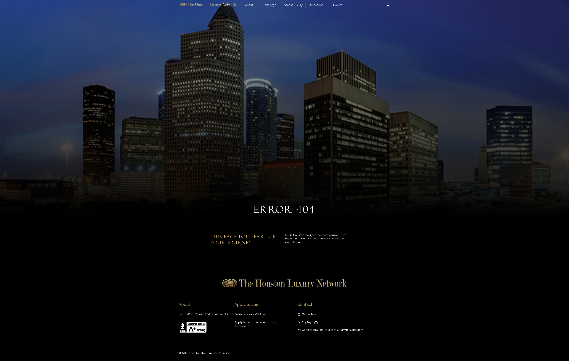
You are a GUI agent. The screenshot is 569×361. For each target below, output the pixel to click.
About (249, 5)
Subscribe (316, 5)
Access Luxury (293, 5)
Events (337, 5)
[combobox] (376, 11)
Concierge (269, 5)
